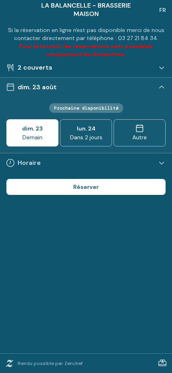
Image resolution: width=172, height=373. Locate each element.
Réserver (86, 187)
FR (162, 10)
